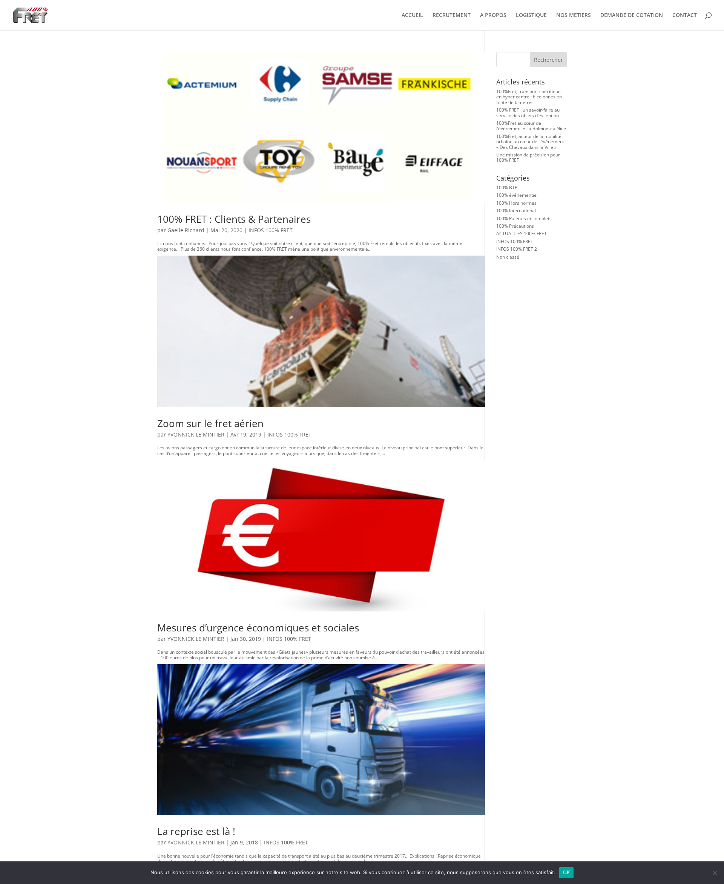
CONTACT (684, 15)
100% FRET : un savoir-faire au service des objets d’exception (528, 112)
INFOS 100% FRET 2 (516, 249)
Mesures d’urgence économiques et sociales (258, 627)
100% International (516, 210)
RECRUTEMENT (452, 15)
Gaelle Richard (185, 230)
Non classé (507, 257)
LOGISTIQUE (531, 15)
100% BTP (506, 187)
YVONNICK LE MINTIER (195, 434)
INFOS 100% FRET (270, 230)
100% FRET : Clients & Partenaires (234, 219)
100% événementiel (517, 195)
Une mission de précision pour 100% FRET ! (528, 157)
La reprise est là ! (196, 831)
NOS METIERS (573, 15)
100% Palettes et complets (524, 218)
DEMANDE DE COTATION (631, 15)
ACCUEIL (412, 15)
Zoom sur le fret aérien (210, 423)
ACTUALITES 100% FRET (521, 233)
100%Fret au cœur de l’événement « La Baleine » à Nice (531, 126)
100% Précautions (515, 226)
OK (566, 872)
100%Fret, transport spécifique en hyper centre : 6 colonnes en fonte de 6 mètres (529, 97)
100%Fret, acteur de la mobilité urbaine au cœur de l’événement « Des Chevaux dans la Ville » (530, 141)
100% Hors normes (516, 203)
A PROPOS (493, 15)
